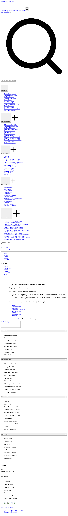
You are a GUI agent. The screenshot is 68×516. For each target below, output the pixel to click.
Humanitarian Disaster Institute (12, 225)
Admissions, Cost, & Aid (10, 125)
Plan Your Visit (8, 132)
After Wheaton (8, 192)
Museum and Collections (10, 455)
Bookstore (6, 259)
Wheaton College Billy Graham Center (14, 239)
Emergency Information (11, 512)
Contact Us (7, 481)
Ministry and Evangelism (10, 167)
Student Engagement (9, 171)
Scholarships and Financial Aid (12, 137)
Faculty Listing (8, 100)
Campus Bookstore (9, 204)
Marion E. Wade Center (10, 231)
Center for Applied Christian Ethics (13, 221)
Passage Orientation (9, 168)
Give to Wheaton (8, 196)
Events (6, 255)
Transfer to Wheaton (9, 134)
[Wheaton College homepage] (10, 6)
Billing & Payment (9, 141)
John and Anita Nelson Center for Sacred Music (16, 230)
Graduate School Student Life (12, 161)
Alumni (6, 271)
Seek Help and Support (10, 169)
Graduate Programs (9, 97)
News (5, 253)
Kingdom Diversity (9, 165)
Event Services (8, 201)
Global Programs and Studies (11, 104)
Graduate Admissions (9, 128)
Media (5, 274)
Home (14, 305)
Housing (6, 426)
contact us (19, 319)
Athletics (6, 156)
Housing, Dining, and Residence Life (14, 162)
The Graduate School (9, 338)
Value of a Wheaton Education (12, 138)
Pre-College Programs (10, 110)
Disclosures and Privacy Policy (13, 510)
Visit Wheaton (7, 189)
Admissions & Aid (11, 10)
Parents (6, 269)
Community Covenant (10, 195)
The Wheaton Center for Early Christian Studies (16, 234)
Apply (2, 12)
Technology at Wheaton (10, 205)
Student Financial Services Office (12, 140)
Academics (3, 10)
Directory (6, 202)
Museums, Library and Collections (13, 198)
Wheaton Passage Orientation (11, 412)
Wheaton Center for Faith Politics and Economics (17, 237)
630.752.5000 (4, 476)
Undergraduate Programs (10, 95)
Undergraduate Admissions (11, 126)
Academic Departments (10, 94)
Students (6, 266)
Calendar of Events (17, 314)
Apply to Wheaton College (11, 129)
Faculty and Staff (8, 268)
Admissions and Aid (6, 359)
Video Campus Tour (9, 495)
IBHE (5, 514)
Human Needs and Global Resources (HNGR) (16, 227)
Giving (6, 256)
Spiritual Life (7, 174)
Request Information (9, 131)
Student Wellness (8, 173)
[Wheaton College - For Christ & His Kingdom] (11, 327)
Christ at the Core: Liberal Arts (12, 109)
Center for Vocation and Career (12, 159)
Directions (6, 493)
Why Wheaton (8, 187)
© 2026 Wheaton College (7, 507)
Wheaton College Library (10, 346)
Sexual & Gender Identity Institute (13, 233)
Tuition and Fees (8, 135)
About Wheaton (5, 184)
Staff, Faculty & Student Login (12, 498)
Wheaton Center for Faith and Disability (14, 236)
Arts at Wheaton (8, 157)
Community (7, 272)
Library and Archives (9, 103)
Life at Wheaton (20, 10)
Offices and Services (9, 199)
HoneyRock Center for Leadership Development (17, 224)
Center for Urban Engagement (12, 222)
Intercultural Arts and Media (11, 163)
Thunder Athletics (8, 248)
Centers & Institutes (6, 218)
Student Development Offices (11, 407)
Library (6, 258)
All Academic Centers (10, 355)
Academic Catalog (9, 107)
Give (7, 12)
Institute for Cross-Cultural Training (13, 228)
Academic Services (9, 106)
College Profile (8, 190)
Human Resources (9, 487)
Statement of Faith (9, 444)
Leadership (7, 193)
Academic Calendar (9, 101)
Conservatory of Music (10, 98)
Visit (5, 12)
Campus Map (7, 490)
